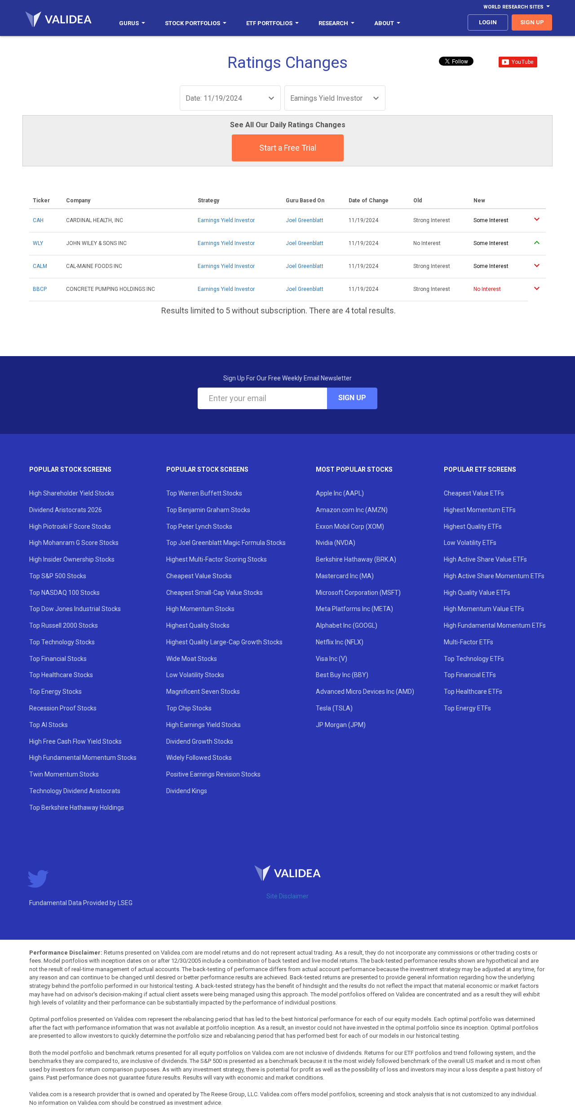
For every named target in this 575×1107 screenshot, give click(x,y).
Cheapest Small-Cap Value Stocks (214, 592)
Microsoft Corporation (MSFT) (358, 592)
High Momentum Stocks (200, 608)
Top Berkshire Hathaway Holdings (76, 807)
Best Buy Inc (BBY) (342, 674)
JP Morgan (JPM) (341, 724)
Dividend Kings (186, 791)
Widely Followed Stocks (199, 757)
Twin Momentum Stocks (64, 774)
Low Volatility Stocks (195, 674)
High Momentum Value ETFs (484, 608)
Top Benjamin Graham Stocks (208, 509)
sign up (532, 22)
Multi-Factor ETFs (468, 642)
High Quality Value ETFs (477, 592)
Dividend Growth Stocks (199, 741)
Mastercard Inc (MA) (345, 576)
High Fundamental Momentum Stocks (83, 757)
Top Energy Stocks (55, 691)
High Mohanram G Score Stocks (74, 542)
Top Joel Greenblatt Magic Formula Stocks (226, 542)
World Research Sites (513, 7)
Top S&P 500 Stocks (57, 576)
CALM (40, 266)
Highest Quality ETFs (473, 526)
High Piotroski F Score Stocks (70, 526)
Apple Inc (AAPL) (340, 493)
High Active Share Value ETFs (485, 559)
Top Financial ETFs (470, 674)
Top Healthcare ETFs (473, 691)
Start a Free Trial (287, 147)
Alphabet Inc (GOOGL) (346, 625)
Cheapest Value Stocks (199, 576)
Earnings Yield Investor (226, 220)
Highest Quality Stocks (198, 625)
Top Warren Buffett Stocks (204, 493)
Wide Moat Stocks (191, 658)
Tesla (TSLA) (334, 708)
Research (333, 23)
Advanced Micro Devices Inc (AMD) (365, 691)
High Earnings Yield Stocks (203, 724)
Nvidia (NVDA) (335, 542)
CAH (38, 220)
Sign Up (352, 397)
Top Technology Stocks (62, 642)
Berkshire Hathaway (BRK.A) (356, 559)
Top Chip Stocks (189, 708)
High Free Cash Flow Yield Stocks (75, 741)
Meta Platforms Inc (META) (354, 608)
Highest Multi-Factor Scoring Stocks (216, 559)
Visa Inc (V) (331, 658)
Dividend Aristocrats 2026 (65, 509)
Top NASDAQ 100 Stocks (64, 592)
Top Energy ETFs (467, 708)
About (384, 23)
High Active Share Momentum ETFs (494, 576)
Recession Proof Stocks (63, 708)
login (488, 22)
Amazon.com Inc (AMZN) (352, 509)
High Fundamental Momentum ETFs (495, 625)
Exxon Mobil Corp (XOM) (350, 526)
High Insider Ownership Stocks (72, 559)
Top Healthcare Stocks (61, 674)
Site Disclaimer (287, 896)
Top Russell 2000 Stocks (63, 625)
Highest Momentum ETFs (480, 509)
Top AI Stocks (48, 724)
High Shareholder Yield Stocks (71, 493)
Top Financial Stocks (58, 658)
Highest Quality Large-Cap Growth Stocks (224, 642)
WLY (38, 243)
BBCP (40, 289)
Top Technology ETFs (474, 658)
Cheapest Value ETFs (474, 493)
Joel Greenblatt (304, 220)
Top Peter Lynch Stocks (199, 526)
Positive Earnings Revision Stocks (213, 774)
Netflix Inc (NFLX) (339, 642)
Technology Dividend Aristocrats (74, 791)
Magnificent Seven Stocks (203, 691)
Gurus (129, 23)
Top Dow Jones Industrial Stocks (75, 608)
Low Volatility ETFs (470, 542)
